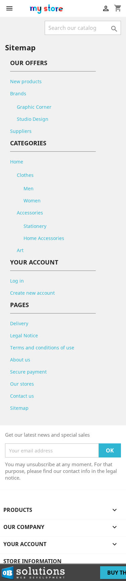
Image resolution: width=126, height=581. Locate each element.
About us (20, 359)
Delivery (19, 323)
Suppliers (21, 131)
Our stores (22, 384)
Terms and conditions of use (42, 347)
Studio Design (32, 119)
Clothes (25, 175)
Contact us (22, 396)
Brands (18, 93)
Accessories (30, 212)
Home (16, 161)
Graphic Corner (34, 107)
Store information (32, 561)
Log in (17, 281)
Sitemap (19, 408)
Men (29, 188)
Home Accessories (44, 238)
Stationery (35, 226)
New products (26, 81)
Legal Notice (24, 335)
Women (32, 200)
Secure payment (28, 372)
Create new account (32, 293)
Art (20, 250)
